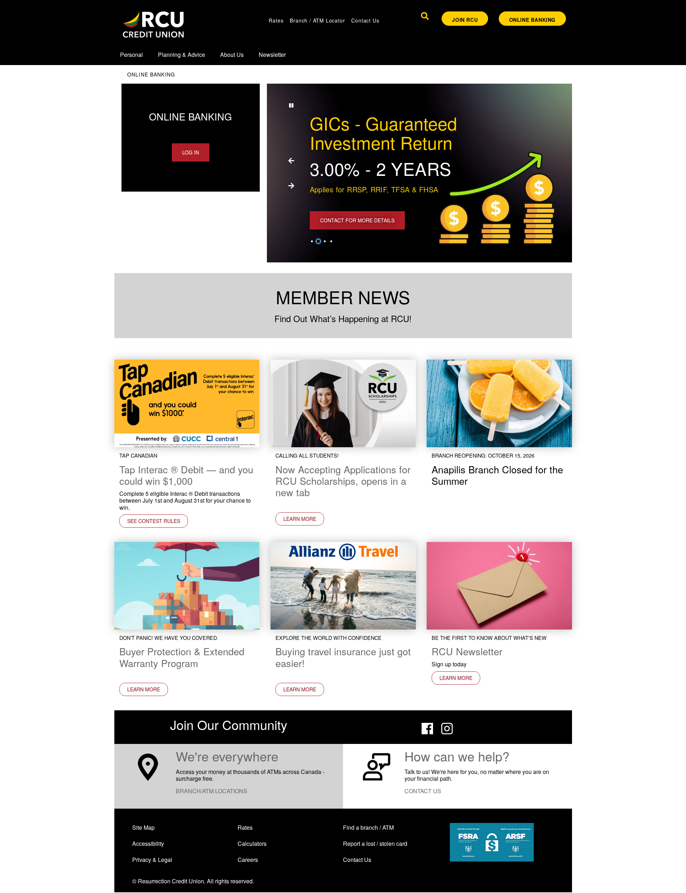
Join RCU (465, 19)
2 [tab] (319, 241)
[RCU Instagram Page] (447, 727)
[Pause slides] (291, 105)
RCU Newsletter (467, 651)
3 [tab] (326, 241)
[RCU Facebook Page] (427, 727)
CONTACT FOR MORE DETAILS (357, 220)
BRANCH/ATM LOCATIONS (211, 791)
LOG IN (190, 152)
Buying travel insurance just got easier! (343, 657)
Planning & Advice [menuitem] (181, 54)
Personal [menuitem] (131, 54)
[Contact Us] (376, 766)
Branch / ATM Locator (317, 20)
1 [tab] (313, 241)
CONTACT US (422, 791)
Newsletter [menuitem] (272, 54)
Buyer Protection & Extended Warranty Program (181, 657)
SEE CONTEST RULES (153, 520)
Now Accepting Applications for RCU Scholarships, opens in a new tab (343, 480)
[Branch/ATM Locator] (148, 766)
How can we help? (456, 756)
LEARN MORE (295, 518)
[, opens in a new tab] (343, 403)
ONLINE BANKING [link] (532, 19)
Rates (276, 20)
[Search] (424, 16)
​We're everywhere (227, 756)
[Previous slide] (291, 160)
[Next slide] (291, 185)
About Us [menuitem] (232, 54)
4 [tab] (332, 241)
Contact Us (365, 20)
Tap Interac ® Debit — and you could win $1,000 (186, 475)
